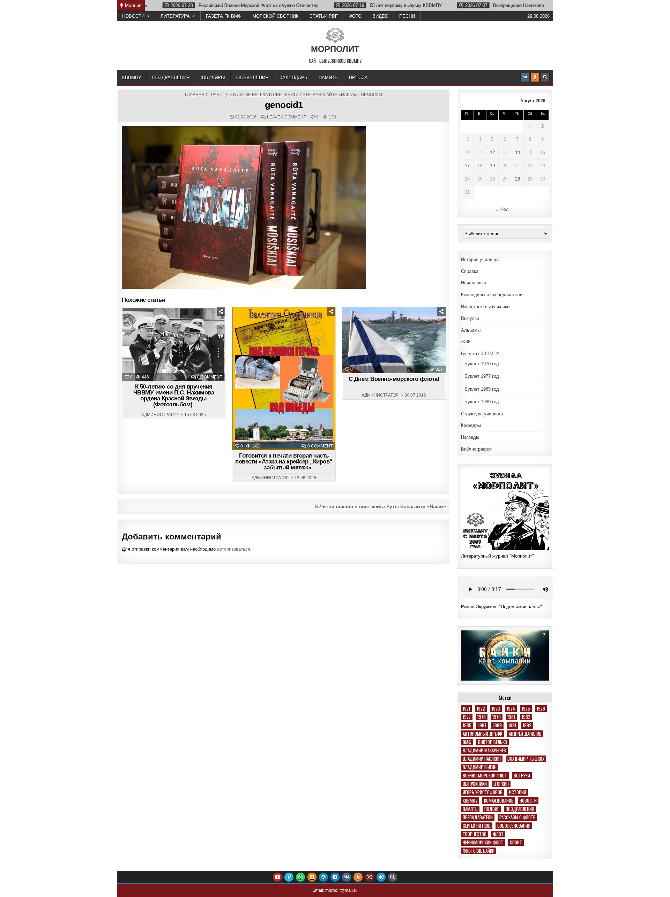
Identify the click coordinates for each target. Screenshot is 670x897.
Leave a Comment (286, 117)
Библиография (476, 449)
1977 (467, 717)
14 (517, 152)
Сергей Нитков (477, 825)
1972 (481, 708)
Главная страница (207, 95)
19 (492, 165)
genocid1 (284, 105)
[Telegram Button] (335, 877)
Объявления (252, 77)
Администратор (159, 415)
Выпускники (475, 784)
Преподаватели (478, 817)
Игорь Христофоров (482, 792)
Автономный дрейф (482, 733)
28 (517, 179)
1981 (511, 717)
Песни (407, 16)
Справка (469, 271)
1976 (541, 708)
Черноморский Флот (483, 842)
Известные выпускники (485, 306)
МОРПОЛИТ (335, 49)
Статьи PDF (324, 16)
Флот (498, 834)
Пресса (358, 77)
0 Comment (209, 377)
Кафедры (471, 425)
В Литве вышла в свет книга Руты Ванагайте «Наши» (294, 95)
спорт (516, 842)
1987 (482, 725)
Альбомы (471, 330)
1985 (467, 725)
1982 (526, 717)
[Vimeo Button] (288, 877)
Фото (355, 16)
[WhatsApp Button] (300, 877)
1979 (496, 717)
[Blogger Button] (312, 877)
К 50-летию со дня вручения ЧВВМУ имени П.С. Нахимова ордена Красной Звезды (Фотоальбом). (173, 395)
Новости (133, 16)
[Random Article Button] (369, 877)
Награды (470, 437)
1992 (527, 725)
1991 (512, 725)
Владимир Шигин (480, 767)
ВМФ (467, 742)
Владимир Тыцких (525, 759)
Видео (380, 16)
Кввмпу (470, 800)
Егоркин (501, 784)
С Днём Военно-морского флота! (394, 379)
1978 (481, 717)
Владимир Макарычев (484, 750)
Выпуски (470, 318)
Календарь (293, 77)
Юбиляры (213, 77)
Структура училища (482, 413)
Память (328, 77)
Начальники (473, 282)
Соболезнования (513, 825)
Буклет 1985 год (481, 389)
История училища (480, 259)
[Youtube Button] (277, 877)
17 (467, 165)
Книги (287, 324)
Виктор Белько (492, 742)
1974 (511, 708)
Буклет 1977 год (481, 376)
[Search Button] (545, 77)
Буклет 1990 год (481, 401)
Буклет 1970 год (481, 363)
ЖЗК (466, 341)
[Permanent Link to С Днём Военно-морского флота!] (393, 340)
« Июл (502, 209)
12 (492, 152)
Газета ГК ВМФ (223, 16)
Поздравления (170, 77)
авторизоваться (233, 549)
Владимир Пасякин (482, 759)
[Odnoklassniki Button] (535, 77)
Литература (175, 16)
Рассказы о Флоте (517, 817)
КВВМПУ (131, 77)
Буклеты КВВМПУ (480, 353)
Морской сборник (275, 16)
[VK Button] (525, 77)
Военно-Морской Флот (485, 775)
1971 (466, 708)
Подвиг (491, 809)
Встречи (522, 775)
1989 (497, 725)
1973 (496, 708)
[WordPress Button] (323, 877)
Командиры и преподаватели (491, 294)
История (517, 792)
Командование (498, 800)
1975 (526, 708)
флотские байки (478, 851)
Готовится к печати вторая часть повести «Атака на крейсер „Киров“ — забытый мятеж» (284, 461)
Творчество (474, 834)
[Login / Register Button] (381, 877)
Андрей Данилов (525, 733)
